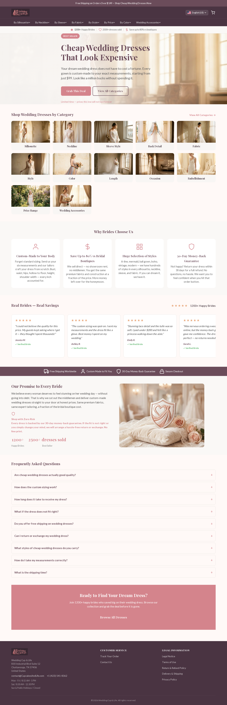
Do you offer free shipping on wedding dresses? (43, 523)
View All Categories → (202, 114)
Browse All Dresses (113, 617)
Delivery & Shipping (172, 673)
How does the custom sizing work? (35, 487)
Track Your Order (109, 656)
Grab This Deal (76, 91)
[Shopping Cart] (213, 12)
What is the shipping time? (30, 572)
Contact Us (106, 662)
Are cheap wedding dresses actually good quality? (45, 474)
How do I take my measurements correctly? (40, 560)
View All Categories (110, 91)
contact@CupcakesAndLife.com (27, 675)
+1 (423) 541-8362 (57, 675)
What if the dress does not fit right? (36, 511)
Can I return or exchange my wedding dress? (41, 535)
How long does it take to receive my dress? (40, 499)
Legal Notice (168, 656)
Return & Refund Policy (174, 668)
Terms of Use (169, 662)
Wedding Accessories (147, 22)
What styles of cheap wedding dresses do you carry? (46, 548)
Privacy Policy (169, 679)
